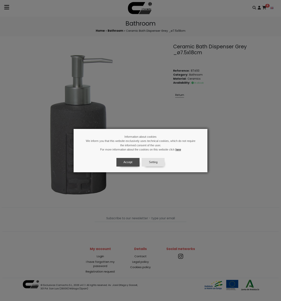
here (178, 149)
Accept (127, 162)
